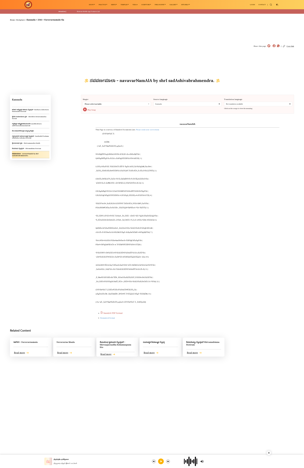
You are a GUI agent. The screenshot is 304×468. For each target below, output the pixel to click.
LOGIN (252, 4)
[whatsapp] (278, 46)
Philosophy (159, 4)
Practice (102, 4)
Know (91, 4)
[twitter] (268, 46)
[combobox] (117, 104)
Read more (19, 352)
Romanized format (107, 318)
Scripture (145, 4)
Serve (113, 4)
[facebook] (274, 46)
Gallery (172, 4)
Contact (262, 4)
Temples (124, 4)
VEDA (134, 4)
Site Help (185, 4)
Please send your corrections (147, 130)
